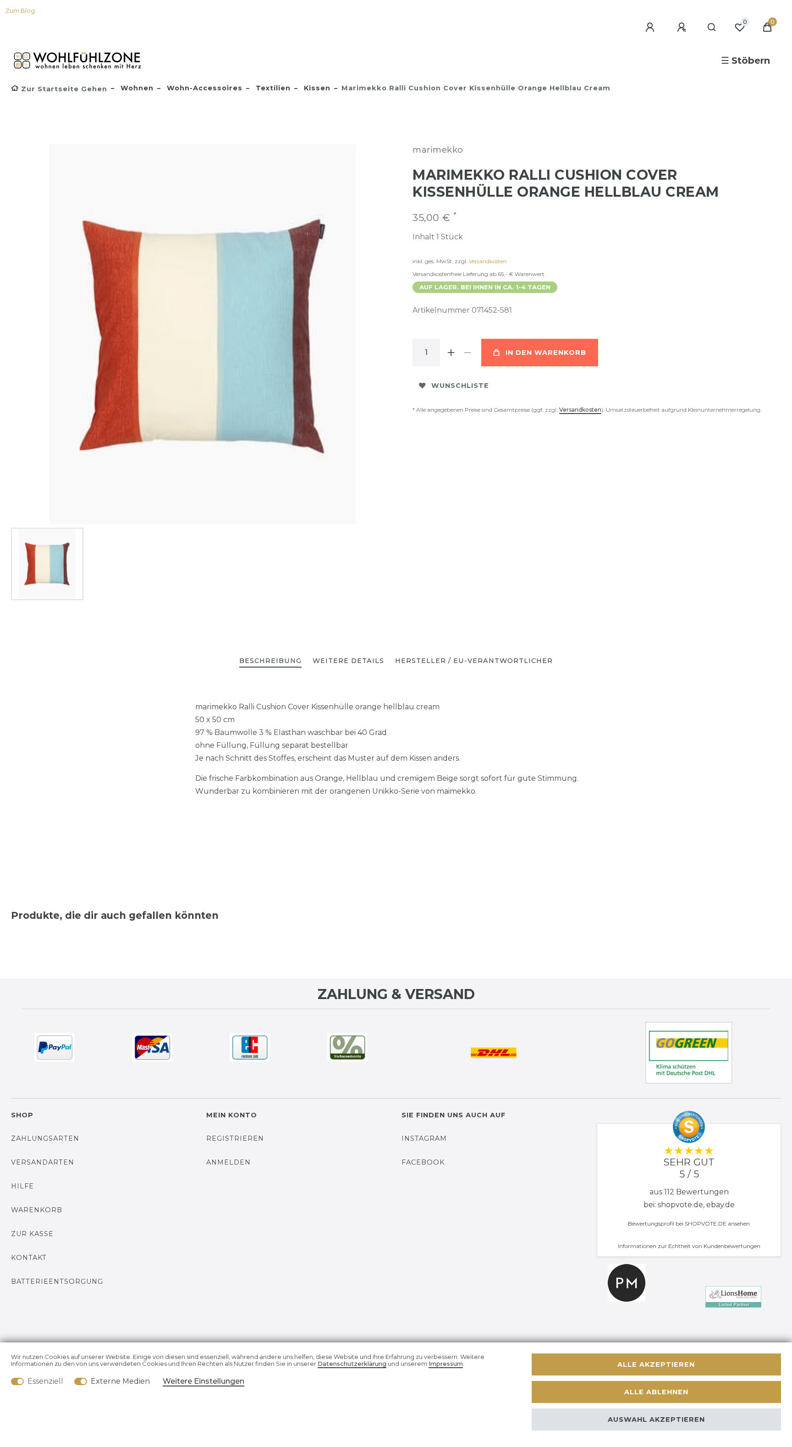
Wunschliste (460, 385)
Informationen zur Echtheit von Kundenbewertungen (689, 1246)
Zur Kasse (32, 1234)
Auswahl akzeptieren (656, 1419)
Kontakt (29, 1258)
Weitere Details (348, 661)
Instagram (424, 1138)
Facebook (423, 1162)
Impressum (446, 1363)
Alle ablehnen (656, 1392)
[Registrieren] (683, 27)
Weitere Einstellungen (203, 1381)
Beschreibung (270, 661)
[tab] (270, 661)
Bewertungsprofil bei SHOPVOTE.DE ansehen (689, 1223)
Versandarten (42, 1162)
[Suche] (712, 27)
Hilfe (22, 1186)
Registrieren (235, 1138)
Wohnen (136, 88)
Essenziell (45, 1381)
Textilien (272, 88)
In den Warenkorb (546, 352)
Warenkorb (36, 1210)
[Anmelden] (651, 27)
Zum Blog (20, 10)
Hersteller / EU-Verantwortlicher (474, 661)
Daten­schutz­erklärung (352, 1363)
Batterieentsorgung (57, 1281)
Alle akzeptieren (656, 1364)
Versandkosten (488, 261)
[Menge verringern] (467, 352)
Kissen (316, 88)
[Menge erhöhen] (451, 352)
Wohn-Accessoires (203, 88)
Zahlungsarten (45, 1138)
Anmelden (228, 1162)
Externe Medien (120, 1381)
